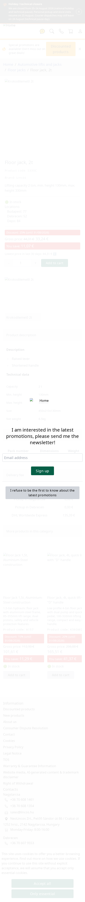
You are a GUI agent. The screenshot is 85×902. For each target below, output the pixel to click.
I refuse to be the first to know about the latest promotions (42, 492)
